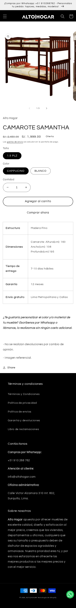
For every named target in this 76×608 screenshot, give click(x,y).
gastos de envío (15, 142)
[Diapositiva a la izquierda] (29, 108)
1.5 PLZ (12, 155)
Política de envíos (19, 411)
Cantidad (8, 179)
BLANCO (40, 171)
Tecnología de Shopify (47, 597)
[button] (5, 16)
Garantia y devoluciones (24, 420)
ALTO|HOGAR (31, 597)
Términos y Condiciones (24, 394)
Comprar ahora (38, 212)
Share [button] (11, 367)
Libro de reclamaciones (23, 429)
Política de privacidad (22, 403)
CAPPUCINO (16, 171)
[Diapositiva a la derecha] (46, 108)
